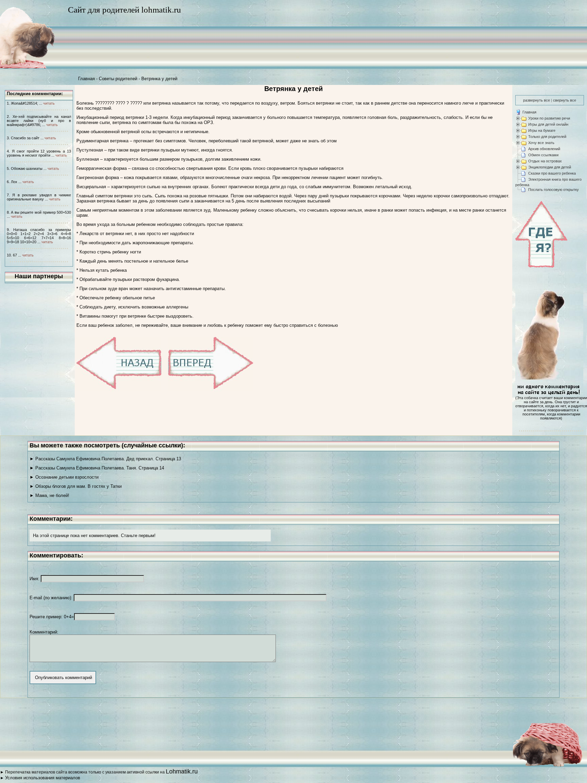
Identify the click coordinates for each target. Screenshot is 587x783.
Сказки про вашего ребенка (552, 173)
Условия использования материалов (42, 777)
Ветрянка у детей (159, 78)
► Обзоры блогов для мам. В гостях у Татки (76, 486)
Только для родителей (547, 137)
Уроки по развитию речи (549, 118)
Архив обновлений (544, 149)
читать (49, 103)
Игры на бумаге (541, 130)
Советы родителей (118, 78)
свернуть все (564, 100)
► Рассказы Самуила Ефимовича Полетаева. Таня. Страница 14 (97, 467)
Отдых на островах (545, 161)
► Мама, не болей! (49, 495)
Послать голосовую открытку (553, 190)
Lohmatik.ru (182, 771)
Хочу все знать (541, 143)
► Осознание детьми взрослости (64, 477)
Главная (86, 78)
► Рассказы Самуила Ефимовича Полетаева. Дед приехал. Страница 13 (105, 458)
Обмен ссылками (543, 155)
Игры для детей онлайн (548, 124)
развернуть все (536, 100)
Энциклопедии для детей (549, 167)
